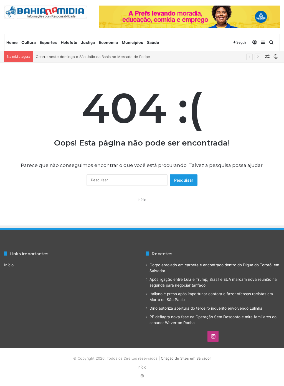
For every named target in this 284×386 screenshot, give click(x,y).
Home (11, 42)
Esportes (48, 42)
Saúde (153, 42)
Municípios (132, 42)
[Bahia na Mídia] (45, 12)
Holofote (69, 42)
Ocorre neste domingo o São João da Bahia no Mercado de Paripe (93, 56)
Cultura (28, 42)
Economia (108, 42)
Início (142, 199)
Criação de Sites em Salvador (186, 358)
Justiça (88, 42)
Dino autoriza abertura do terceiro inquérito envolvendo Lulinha (205, 308)
